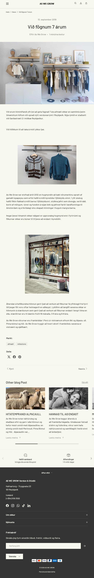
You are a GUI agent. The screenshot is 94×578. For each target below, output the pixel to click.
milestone (22, 344)
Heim (8, 12)
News (14, 12)
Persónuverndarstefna (47, 572)
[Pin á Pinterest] (19, 357)
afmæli (11, 344)
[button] (86, 3)
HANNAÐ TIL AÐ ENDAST (63, 414)
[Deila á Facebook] (14, 357)
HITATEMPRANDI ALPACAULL (23, 414)
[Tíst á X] (9, 357)
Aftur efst (45, 473)
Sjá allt (85, 382)
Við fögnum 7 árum (25, 12)
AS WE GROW (49, 567)
